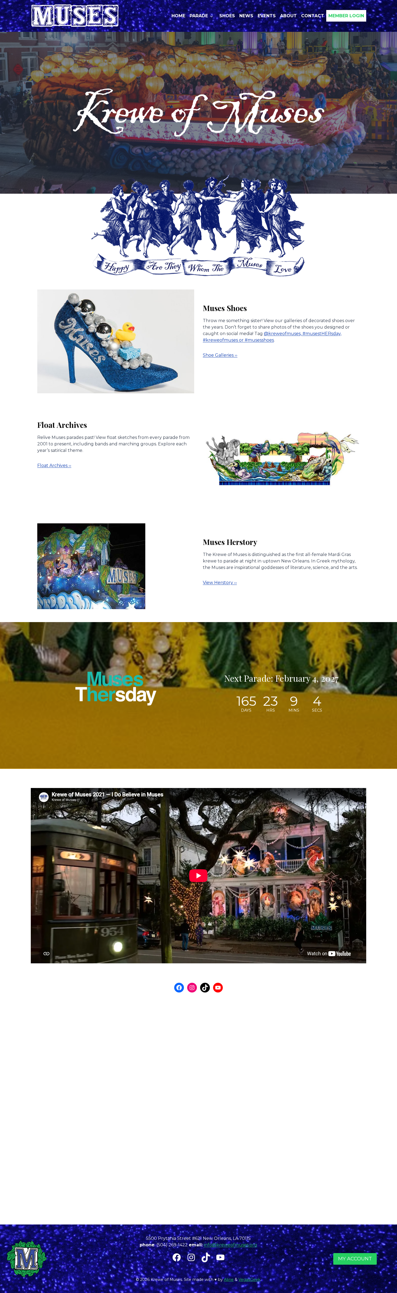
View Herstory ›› (220, 582)
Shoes (227, 15)
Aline (229, 1279)
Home (178, 15)
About (288, 15)
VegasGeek (249, 1279)
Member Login (346, 15)
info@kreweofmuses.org (230, 1244)
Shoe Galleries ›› (220, 355)
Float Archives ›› (54, 465)
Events (267, 15)
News (246, 15)
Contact (312, 15)
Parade (199, 15)
